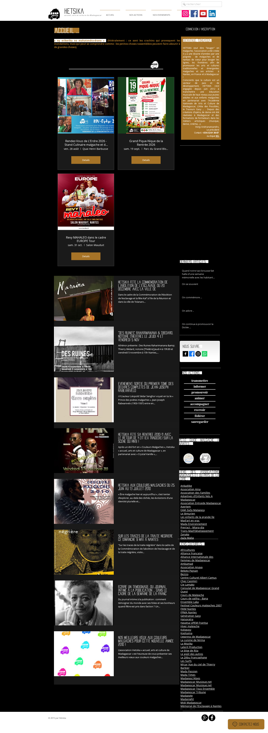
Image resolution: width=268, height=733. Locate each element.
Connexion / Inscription (200, 29)
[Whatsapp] (204, 354)
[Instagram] (185, 13)
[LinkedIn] (212, 13)
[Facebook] (194, 13)
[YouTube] (203, 13)
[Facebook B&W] (185, 354)
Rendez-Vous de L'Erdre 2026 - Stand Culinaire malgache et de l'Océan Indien (86, 142)
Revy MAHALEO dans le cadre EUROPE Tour (86, 239)
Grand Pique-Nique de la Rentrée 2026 (146, 142)
